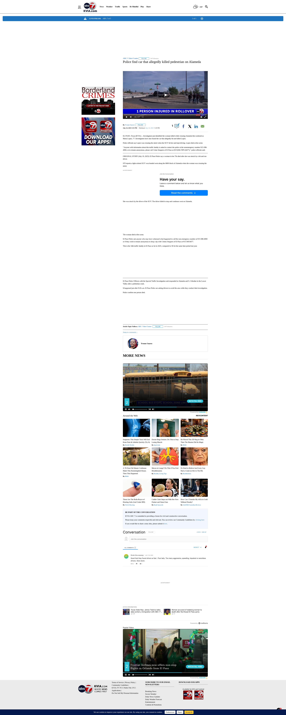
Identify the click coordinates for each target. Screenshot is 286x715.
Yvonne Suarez (129, 125)
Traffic (117, 7)
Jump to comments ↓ (130, 332)
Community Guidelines (120, 685)
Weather (109, 7)
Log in (199, 532)
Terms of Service (118, 682)
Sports (124, 7)
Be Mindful (134, 7)
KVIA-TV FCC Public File (121, 688)
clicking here (199, 520)
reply (132, 563)
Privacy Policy (130, 682)
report (204, 563)
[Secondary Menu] (81, 7)
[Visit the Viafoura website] (203, 623)
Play (142, 7)
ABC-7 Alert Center (144, 326)
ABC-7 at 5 (107, 18)
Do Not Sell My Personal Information (125, 693)
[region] (165, 577)
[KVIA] (90, 6)
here (165, 524)
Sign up (204, 532)
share (199, 563)
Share (148, 7)
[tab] (130, 547)
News (102, 7)
